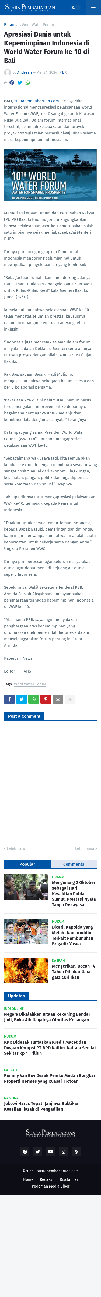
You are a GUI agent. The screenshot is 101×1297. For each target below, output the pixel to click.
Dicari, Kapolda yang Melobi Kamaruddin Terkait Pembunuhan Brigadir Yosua (72, 935)
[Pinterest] (45, 699)
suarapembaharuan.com (36, 100)
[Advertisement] (50, 1245)
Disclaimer (69, 1179)
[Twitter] (20, 82)
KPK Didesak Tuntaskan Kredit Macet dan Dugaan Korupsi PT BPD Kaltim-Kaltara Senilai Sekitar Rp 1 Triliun (50, 1048)
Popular (27, 864)
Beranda (11, 25)
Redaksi (46, 1179)
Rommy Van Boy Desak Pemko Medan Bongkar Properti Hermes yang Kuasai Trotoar (49, 1078)
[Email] (58, 699)
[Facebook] (11, 82)
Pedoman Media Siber (50, 1186)
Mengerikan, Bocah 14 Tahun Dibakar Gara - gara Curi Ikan (73, 972)
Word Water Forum (38, 25)
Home (28, 1179)
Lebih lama (84, 848)
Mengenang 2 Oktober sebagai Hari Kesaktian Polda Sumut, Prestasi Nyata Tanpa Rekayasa (74, 893)
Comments (73, 864)
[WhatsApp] (28, 82)
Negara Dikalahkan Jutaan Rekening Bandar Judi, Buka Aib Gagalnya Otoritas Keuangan (47, 1017)
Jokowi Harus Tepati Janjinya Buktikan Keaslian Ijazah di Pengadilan (41, 1106)
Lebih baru (16, 848)
